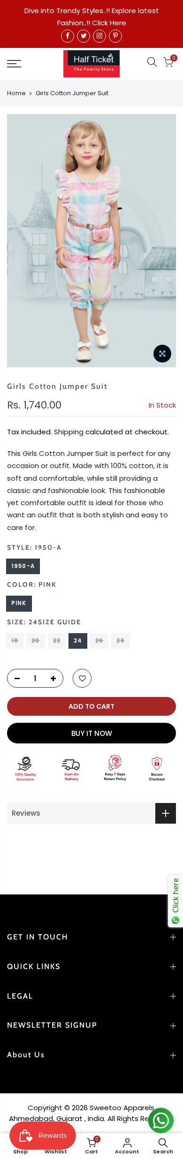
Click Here (109, 23)
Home (16, 93)
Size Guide (59, 622)
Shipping (69, 432)
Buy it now (91, 733)
